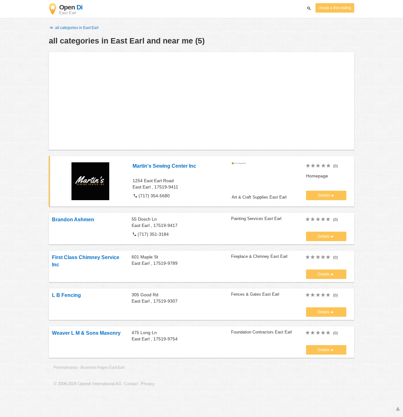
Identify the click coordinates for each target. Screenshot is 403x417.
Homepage (317, 175)
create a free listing (335, 8)
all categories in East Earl (76, 28)
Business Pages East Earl (103, 367)
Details (324, 195)
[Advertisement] (201, 101)
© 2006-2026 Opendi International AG (88, 384)
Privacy (148, 384)
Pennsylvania (65, 367)
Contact (131, 384)
